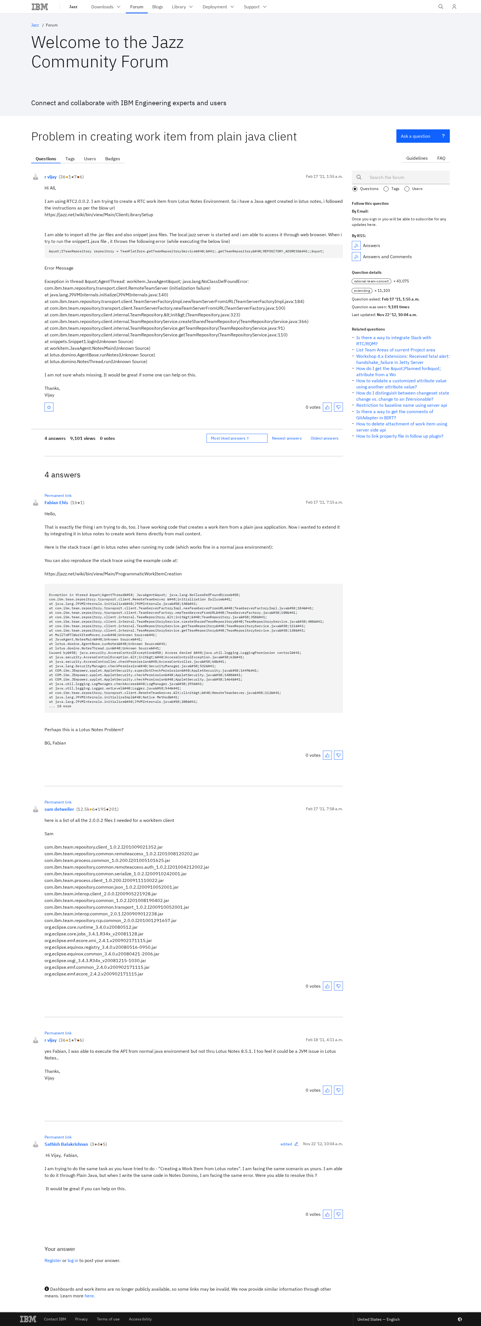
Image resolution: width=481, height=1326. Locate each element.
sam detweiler (59, 809)
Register (53, 1260)
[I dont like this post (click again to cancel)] (338, 407)
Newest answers (287, 438)
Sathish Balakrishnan (66, 1144)
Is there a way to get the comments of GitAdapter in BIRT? (394, 414)
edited (286, 1144)
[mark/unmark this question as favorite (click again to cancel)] (49, 407)
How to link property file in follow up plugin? (399, 436)
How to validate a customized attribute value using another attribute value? (401, 384)
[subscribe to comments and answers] (356, 256)
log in (73, 1260)
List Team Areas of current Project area (395, 350)
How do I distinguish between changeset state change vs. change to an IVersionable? (402, 396)
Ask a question (415, 136)
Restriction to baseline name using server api (401, 405)
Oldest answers (324, 438)
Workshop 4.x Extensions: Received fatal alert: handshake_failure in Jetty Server (403, 359)
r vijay (51, 176)
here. (90, 1295)
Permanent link (58, 495)
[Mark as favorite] (49, 407)
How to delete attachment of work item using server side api (401, 427)
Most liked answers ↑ (230, 438)
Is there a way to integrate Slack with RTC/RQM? (393, 340)
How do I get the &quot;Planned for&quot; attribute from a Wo (398, 371)
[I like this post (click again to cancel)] (327, 407)
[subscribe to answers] (356, 245)
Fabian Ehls (56, 502)
